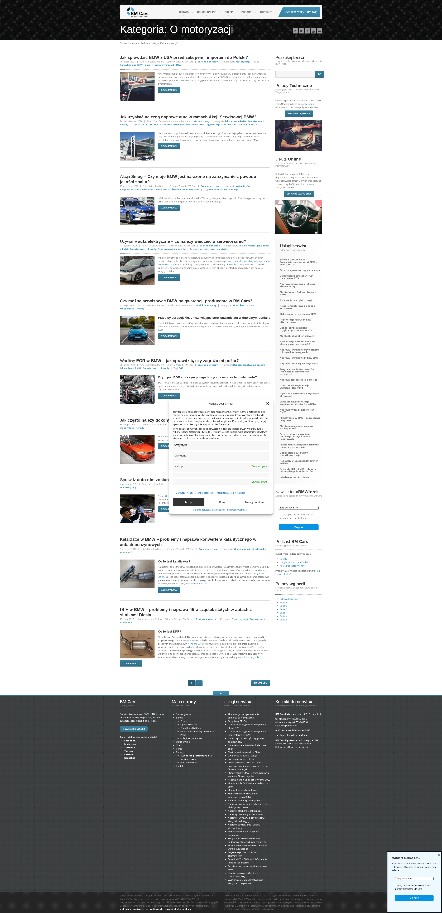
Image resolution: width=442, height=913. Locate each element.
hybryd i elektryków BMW (297, 411)
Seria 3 (283, 605)
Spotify (283, 558)
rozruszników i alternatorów (296, 321)
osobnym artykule (197, 583)
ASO (162, 124)
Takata (253, 124)
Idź (319, 74)
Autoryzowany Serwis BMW (182, 124)
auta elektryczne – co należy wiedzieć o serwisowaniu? (183, 241)
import (149, 64)
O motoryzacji (241, 61)
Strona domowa (128, 43)
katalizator (222, 189)
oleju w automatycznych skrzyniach (299, 394)
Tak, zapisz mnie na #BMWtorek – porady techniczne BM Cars (296, 516)
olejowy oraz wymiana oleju (300, 270)
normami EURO (196, 643)
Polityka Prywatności (237, 509)
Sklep (229, 12)
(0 (299, 718)
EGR (181, 368)
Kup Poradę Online (299, 113)
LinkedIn (129, 754)
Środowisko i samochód (185, 189)
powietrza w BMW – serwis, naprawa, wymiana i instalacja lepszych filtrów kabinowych (248, 766)
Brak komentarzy (208, 61)
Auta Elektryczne (245, 245)
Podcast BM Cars (189, 762)
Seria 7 (283, 612)
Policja (234, 189)
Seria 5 (283, 609)
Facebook (130, 740)
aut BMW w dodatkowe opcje (294, 454)
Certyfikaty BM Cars (190, 728)
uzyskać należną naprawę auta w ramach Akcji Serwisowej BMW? (188, 117)
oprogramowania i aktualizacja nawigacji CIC (298, 343)
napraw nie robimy (294, 477)
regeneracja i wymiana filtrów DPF (295, 386)
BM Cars (238, 721)
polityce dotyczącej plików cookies (170, 909)
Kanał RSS (129, 757)
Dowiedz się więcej (134, 729)
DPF (211, 189)
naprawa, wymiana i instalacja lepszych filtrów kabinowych (295, 436)
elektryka (222, 249)
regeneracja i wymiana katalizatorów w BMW (298, 403)
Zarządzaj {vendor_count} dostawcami (195, 492)
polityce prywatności (132, 909)
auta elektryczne (205, 249)
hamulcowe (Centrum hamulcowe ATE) (296, 277)
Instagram (130, 744)
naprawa (242, 124)
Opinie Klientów (188, 724)
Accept (189, 502)
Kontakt (266, 12)
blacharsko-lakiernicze (298, 379)
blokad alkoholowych (297, 335)
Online (206, 12)
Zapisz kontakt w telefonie (294, 735)
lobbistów (237, 264)
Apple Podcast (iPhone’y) (292, 565)
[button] (267, 403)
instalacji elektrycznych (299, 363)
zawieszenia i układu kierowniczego (297, 285)
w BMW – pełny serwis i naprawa (300, 419)
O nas (183, 721)
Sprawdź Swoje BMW (299, 194)
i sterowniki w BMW (298, 313)
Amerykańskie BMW (131, 64)
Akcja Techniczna (148, 124)
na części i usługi (296, 300)
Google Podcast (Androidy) (294, 562)
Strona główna (183, 714)
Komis (179, 748)
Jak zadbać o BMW (235, 121)
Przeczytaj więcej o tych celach (230, 492)
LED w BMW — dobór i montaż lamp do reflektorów (298, 470)
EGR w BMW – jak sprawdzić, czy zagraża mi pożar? (179, 360)
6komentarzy (202, 121)
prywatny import (164, 64)
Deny (222, 502)
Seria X (283, 616)
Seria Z (283, 619)
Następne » (260, 683)
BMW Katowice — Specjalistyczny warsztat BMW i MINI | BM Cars (298, 262)
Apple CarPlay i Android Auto (298, 293)
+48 (300, 722)
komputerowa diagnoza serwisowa (297, 307)
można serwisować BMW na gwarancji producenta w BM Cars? (186, 301)
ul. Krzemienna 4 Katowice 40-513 (292, 730)
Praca (183, 734)
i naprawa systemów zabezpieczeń (296, 427)
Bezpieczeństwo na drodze (136, 189)
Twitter (128, 750)
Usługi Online (183, 741)
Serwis (184, 12)
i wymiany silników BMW (299, 357)
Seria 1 (283, 602)
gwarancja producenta (221, 124)
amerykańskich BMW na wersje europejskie (299, 446)
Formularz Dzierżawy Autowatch (197, 731)
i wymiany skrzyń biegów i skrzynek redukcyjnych (299, 351)
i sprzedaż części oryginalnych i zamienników (296, 329)
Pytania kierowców (289, 598)
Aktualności (243, 186)
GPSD (203, 124)
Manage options (254, 502)
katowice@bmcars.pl (286, 725)
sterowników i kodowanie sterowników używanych (297, 372)
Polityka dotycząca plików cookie (209, 509)
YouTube (129, 747)
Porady (246, 12)
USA (178, 64)
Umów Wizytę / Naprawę (301, 12)
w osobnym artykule (248, 657)
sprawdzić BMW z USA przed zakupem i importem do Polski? (184, 57)
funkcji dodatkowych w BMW (299, 462)
